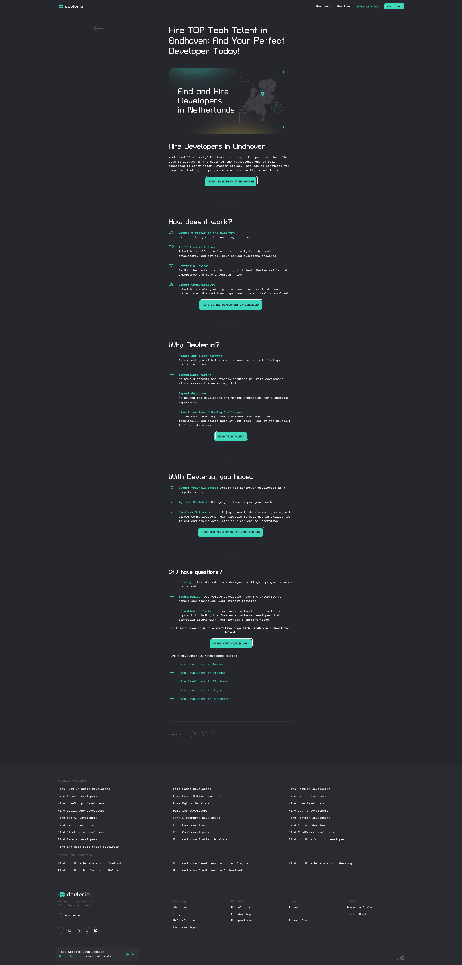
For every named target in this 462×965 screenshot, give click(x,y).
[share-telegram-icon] (214, 734)
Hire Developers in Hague (200, 690)
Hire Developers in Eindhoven (204, 681)
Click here (68, 956)
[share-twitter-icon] (204, 734)
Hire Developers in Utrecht (202, 672)
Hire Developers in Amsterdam (204, 664)
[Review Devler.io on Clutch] (95, 930)
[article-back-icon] (98, 28)
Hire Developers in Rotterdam (204, 698)
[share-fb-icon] (184, 734)
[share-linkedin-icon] (194, 734)
